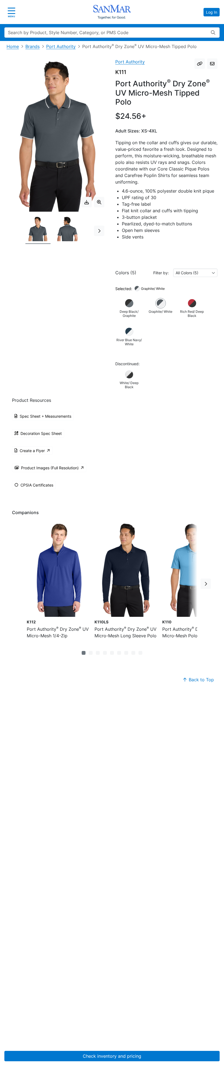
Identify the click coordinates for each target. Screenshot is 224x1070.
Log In (211, 12)
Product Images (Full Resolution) (50, 467)
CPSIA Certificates (36, 485)
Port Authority (61, 46)
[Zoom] (99, 202)
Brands (32, 46)
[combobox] (195, 273)
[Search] (213, 32)
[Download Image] (86, 202)
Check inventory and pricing (112, 1056)
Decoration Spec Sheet (41, 433)
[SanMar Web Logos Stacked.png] (112, 12)
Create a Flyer (32, 450)
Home (13, 46)
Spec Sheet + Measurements (45, 416)
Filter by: (161, 272)
